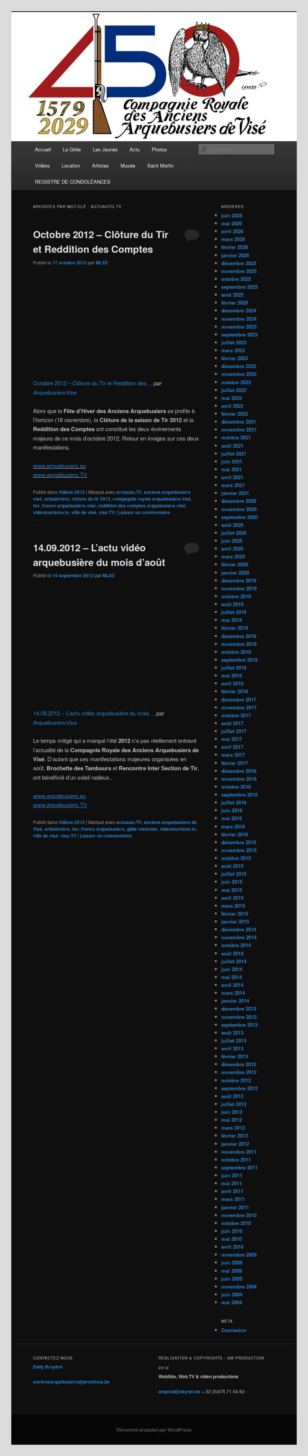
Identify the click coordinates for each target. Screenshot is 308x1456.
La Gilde (72, 149)
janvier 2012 (235, 1143)
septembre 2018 (239, 659)
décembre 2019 (238, 580)
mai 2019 (231, 619)
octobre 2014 (236, 945)
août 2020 (232, 524)
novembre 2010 (239, 1215)
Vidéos (42, 165)
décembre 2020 (238, 500)
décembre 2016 (238, 770)
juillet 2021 (233, 453)
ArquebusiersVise (55, 392)
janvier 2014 (235, 1000)
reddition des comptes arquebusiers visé (142, 505)
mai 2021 (231, 469)
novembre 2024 (239, 318)
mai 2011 (231, 1183)
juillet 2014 (233, 961)
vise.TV (107, 512)
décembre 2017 (238, 699)
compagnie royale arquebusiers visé (152, 498)
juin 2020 (231, 540)
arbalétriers (56, 498)
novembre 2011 (239, 1151)
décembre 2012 (238, 1064)
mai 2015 (231, 889)
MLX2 (102, 262)
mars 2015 (233, 905)
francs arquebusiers (103, 828)
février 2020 (234, 564)
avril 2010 (232, 1246)
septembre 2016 (239, 794)
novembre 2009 (239, 1254)
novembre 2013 (239, 1016)
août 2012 (232, 1096)
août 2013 (232, 1032)
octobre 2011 (236, 1159)
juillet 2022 (233, 390)
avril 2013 (232, 1048)
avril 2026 (232, 231)
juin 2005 (231, 1278)
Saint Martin (160, 165)
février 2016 (234, 834)
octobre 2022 (236, 382)
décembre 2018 (238, 636)
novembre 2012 (239, 1072)
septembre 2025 (239, 286)
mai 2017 (231, 738)
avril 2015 (232, 897)
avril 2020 (232, 548)
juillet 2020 (233, 532)
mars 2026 (233, 239)
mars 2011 (233, 1199)
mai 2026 (231, 223)
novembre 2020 (239, 509)
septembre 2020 (239, 517)
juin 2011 (231, 1175)
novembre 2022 (239, 373)
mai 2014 (231, 977)
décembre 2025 (238, 263)
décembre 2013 (238, 1008)
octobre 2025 (236, 278)
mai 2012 (231, 1119)
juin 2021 (231, 461)
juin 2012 (231, 1111)
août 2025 (232, 294)
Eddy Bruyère (48, 1366)
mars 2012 (233, 1127)
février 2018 (234, 691)
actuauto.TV (129, 492)
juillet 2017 (233, 731)
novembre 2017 (239, 707)
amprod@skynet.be (180, 1391)
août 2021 (232, 445)
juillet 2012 (233, 1103)
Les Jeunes (105, 149)
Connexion (233, 1330)
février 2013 (234, 1056)
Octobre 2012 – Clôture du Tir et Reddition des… (92, 383)
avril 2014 (232, 984)
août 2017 (232, 723)
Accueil (43, 149)
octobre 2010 (236, 1223)
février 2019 (234, 627)
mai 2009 (231, 1270)
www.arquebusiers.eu (59, 465)
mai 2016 (231, 818)
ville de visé (84, 512)
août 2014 (232, 953)
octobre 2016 (236, 786)
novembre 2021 (239, 429)
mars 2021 (233, 485)
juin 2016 (231, 810)
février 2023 (234, 358)
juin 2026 (231, 215)
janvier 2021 (235, 492)
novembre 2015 (239, 850)
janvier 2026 (235, 255)
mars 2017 (233, 754)
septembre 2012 (239, 1088)
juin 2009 (231, 1262)
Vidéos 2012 (72, 492)
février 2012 (234, 1135)
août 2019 (232, 604)
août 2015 (232, 865)
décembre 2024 (238, 310)
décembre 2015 (238, 842)
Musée (128, 165)
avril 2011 (232, 1191)
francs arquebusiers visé (69, 505)
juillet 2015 (233, 873)
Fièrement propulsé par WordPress (154, 1429)
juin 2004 (231, 1294)
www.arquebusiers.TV (60, 474)
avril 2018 (232, 683)
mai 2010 (231, 1238)
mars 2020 (233, 556)
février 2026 (234, 246)
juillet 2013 (233, 1040)
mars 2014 (233, 992)
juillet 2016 (233, 802)
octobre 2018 (236, 651)
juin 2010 (231, 1230)
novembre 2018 (239, 643)
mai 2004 (231, 1302)
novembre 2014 (239, 937)
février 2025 (234, 302)
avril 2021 (232, 477)
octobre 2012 (236, 1080)
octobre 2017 (236, 715)
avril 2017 (232, 746)
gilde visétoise (142, 828)
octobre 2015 (236, 858)
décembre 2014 (238, 929)
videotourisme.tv (51, 512)
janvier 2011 (235, 1207)
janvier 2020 (235, 572)
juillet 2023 (233, 342)
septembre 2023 (239, 334)
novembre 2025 (239, 271)
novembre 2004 (239, 1286)
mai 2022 (231, 397)
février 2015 (234, 913)
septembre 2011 (239, 1167)
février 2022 (234, 413)
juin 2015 (231, 881)
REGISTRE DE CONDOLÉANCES (72, 181)
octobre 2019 (236, 596)
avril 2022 (232, 405)
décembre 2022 (238, 366)
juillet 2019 (233, 612)
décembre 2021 (238, 421)
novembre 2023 (239, 326)
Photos (159, 149)
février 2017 (234, 762)
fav (36, 505)
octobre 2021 (236, 437)
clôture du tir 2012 (91, 498)
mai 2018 (231, 675)
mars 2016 (233, 826)
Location (71, 165)
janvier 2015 (235, 921)
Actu (135, 149)
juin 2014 (231, 969)
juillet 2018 (233, 667)
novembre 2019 (239, 588)
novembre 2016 (239, 778)
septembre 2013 (239, 1024)
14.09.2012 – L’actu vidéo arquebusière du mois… (94, 713)
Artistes (100, 165)
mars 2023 (233, 350)
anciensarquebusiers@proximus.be (71, 1381)
